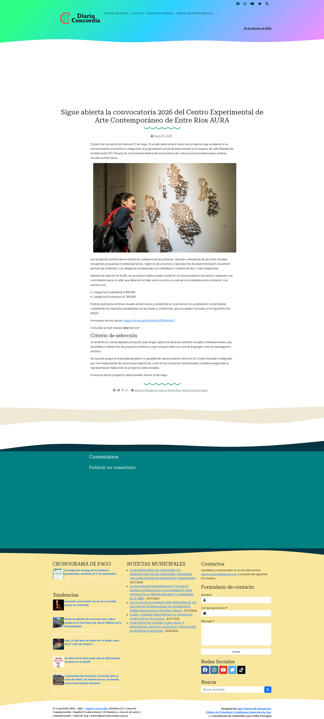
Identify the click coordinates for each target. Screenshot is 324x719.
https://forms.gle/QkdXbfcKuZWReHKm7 (149, 320)
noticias (187, 390)
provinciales (200, 390)
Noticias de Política (116, 13)
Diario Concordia (96, 708)
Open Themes (245, 708)
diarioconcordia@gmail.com (219, 574)
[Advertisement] (162, 76)
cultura (163, 390)
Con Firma (137, 13)
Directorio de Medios (160, 13)
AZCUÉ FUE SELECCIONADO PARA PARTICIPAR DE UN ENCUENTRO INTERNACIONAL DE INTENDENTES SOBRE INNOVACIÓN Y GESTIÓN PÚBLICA (163, 607)
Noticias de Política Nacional (195, 13)
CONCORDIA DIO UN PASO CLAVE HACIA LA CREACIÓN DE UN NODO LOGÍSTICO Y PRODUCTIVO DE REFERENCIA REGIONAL (163, 627)
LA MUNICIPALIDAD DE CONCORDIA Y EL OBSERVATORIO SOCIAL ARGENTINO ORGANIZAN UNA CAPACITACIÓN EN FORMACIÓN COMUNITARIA (162, 574)
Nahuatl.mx (263, 708)
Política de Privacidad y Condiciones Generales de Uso (238, 712)
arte (138, 390)
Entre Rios (175, 390)
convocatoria (149, 390)
